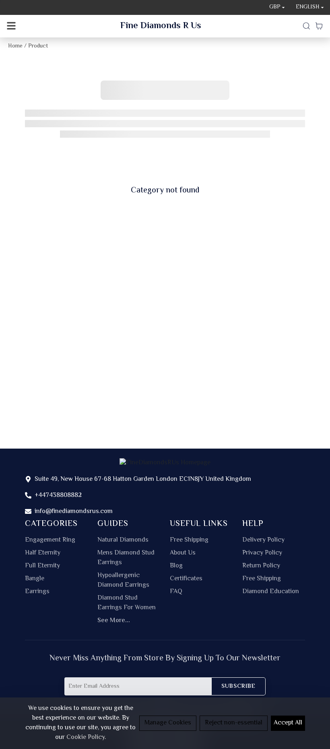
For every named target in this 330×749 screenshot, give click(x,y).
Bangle (34, 579)
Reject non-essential (233, 723)
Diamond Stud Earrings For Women (126, 603)
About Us (183, 553)
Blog (176, 566)
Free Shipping (189, 540)
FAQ (176, 592)
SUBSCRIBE (238, 686)
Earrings (37, 592)
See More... (113, 621)
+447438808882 (58, 495)
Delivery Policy (263, 540)
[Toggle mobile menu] (11, 26)
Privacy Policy (262, 553)
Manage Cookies (167, 723)
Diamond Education (270, 592)
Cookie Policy (85, 737)
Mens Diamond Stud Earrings (126, 558)
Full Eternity (42, 566)
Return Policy (261, 566)
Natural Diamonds (122, 540)
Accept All (288, 723)
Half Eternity (42, 553)
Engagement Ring (50, 540)
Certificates (186, 579)
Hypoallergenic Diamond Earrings (123, 580)
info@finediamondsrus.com (74, 512)
